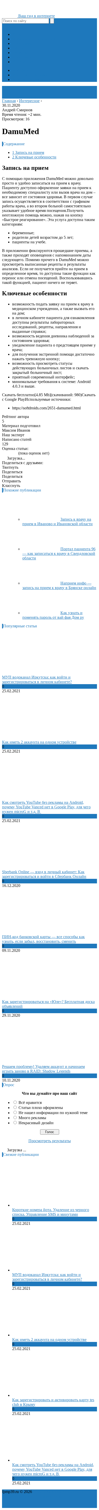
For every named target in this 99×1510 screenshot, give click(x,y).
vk (22, 26)
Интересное (22, 62)
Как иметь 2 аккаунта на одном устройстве (39, 742)
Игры (17, 34)
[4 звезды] (12, 452)
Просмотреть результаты (49, 1141)
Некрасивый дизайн (36, 1123)
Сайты (18, 48)
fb (10, 26)
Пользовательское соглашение (28, 1496)
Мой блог (20, 70)
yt (7, 26)
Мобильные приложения (33, 39)
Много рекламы (32, 1118)
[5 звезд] (15, 452)
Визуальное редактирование (36, 79)
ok (4, 26)
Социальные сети (27, 57)
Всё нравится (30, 1102)
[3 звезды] (9, 452)
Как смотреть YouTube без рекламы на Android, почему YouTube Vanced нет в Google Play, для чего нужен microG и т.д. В (46, 807)
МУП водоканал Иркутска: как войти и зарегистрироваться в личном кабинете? (37, 679)
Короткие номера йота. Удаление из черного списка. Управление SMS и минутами (50, 1212)
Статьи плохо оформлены (41, 1107)
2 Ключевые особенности (34, 157)
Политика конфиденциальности (61, 1491)
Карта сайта (65, 1496)
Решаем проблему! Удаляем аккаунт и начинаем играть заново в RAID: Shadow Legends (43, 1068)
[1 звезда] (3, 452)
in (18, 26)
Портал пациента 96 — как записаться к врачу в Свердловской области (58, 553)
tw (14, 26)
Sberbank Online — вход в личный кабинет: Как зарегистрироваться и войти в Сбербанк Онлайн (44, 874)
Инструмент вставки (30, 75)
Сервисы (20, 52)
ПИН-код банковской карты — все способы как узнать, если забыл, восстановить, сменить (43, 939)
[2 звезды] (6, 452)
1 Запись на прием (28, 152)
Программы (22, 43)
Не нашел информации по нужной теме (53, 1113)
